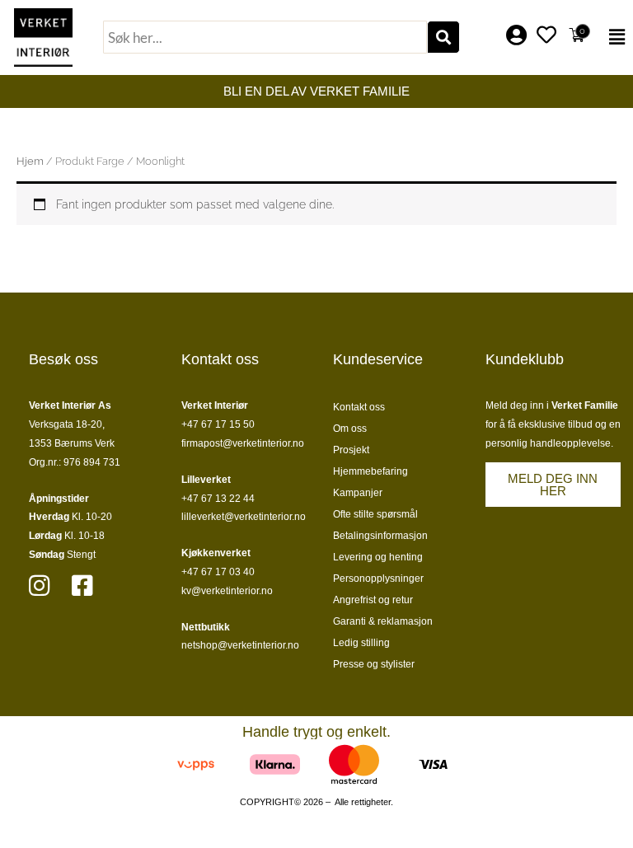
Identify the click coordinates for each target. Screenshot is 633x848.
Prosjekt (351, 450)
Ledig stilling (361, 643)
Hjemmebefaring (370, 471)
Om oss (350, 428)
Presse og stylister (374, 664)
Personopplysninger (378, 578)
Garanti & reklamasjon (383, 621)
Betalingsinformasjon (380, 535)
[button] (614, 37)
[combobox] (265, 37)
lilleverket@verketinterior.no (243, 516)
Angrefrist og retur (373, 600)
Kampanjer (357, 493)
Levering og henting (378, 557)
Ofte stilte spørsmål (375, 514)
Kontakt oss (359, 407)
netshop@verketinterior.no (240, 645)
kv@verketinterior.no (227, 591)
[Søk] (443, 37)
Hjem (30, 161)
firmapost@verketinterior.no (242, 443)
